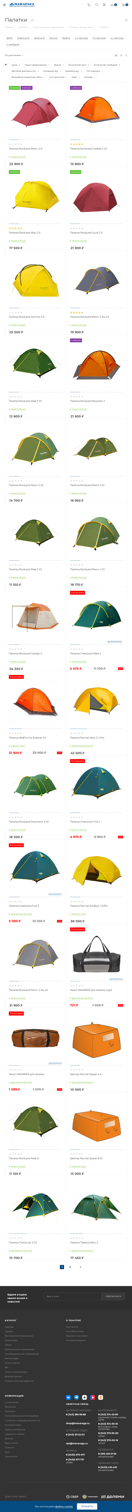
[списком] (121, 55)
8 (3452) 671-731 (75, 1461)
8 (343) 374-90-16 (108, 1426)
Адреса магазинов (15, 1429)
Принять (87, 1506)
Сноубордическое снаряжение (22, 1354)
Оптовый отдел (13, 1425)
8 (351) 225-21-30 (107, 1455)
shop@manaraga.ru (78, 1423)
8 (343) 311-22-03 (75, 1434)
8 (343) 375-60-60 (108, 1434)
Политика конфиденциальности (22, 1420)
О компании (11, 1402)
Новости (9, 1447)
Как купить (72, 1326)
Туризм (9, 1331)
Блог (7, 1452)
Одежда (9, 1326)
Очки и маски (12, 1363)
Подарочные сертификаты (19, 1381)
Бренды (9, 1438)
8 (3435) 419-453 (107, 1468)
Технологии (11, 1456)
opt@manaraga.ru (77, 1443)
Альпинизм (11, 1340)
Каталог (11, 1320)
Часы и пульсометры (16, 1372)
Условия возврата (75, 1340)
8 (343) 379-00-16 (108, 1441)
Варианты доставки (77, 1335)
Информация (14, 1396)
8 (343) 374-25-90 (112, 1417)
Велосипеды (12, 1358)
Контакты (10, 1411)
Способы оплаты (75, 1331)
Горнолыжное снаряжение (19, 1349)
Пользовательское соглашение (22, 1415)
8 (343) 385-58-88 (76, 1414)
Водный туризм (13, 1376)
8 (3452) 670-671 (75, 1454)
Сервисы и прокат (15, 1434)
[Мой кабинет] (104, 5)
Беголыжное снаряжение (19, 1335)
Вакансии (10, 1406)
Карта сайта (11, 1443)
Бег (7, 1367)
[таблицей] (126, 55)
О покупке (73, 1320)
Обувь (8, 1344)
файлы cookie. (64, 1506)
